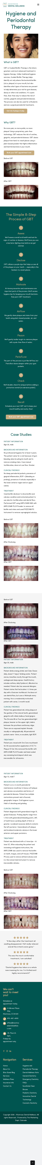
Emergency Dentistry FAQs (31, 1081)
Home (5, 1066)
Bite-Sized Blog (9, 1072)
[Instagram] (7, 1051)
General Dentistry (29, 1076)
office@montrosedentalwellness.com (13, 1025)
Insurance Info (8, 1083)
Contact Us (7, 1086)
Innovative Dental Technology (29, 1098)
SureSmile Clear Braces (29, 1087)
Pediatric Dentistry (30, 1093)
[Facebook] (4, 1051)
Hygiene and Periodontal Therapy (30, 1067)
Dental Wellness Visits (31, 1072)
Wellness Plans (8, 1079)
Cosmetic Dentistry (30, 1103)
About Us (6, 1069)
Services (6, 1076)
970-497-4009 (12, 1018)
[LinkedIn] (10, 1051)
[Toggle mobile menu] (38, 4)
